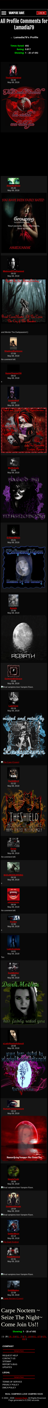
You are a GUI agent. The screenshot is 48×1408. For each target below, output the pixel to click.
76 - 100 (27, 1337)
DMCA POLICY (9, 1388)
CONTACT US (8, 1358)
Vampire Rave (21, 1398)
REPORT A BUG (9, 1364)
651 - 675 (37, 1337)
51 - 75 (20, 1337)
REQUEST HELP (10, 1356)
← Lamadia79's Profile (24, 37)
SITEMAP (6, 1361)
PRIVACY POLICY (10, 1385)
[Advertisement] (24, 3)
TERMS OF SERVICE (12, 1382)
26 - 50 (12, 1337)
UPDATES (7, 1367)
